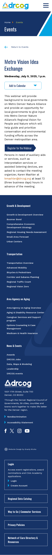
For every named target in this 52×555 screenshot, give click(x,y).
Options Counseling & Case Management (21, 327)
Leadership (13, 369)
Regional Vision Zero (18, 286)
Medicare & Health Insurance (22, 333)
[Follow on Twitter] (11, 432)
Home (7, 22)
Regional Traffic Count (19, 281)
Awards (11, 354)
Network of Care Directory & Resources (23, 540)
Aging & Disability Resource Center (25, 312)
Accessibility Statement (20, 422)
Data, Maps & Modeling (19, 364)
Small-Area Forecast (18, 237)
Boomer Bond (14, 219)
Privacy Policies (16, 525)
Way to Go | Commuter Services (24, 511)
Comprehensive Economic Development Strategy (21, 226)
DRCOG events (15, 373)
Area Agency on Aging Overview (24, 307)
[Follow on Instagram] (19, 432)
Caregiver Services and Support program (24, 319)
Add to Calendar (17, 85)
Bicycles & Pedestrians (19, 272)
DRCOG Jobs (14, 359)
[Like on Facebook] (5, 432)
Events (19, 22)
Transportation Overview (20, 263)
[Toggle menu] (46, 5)
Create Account (19, 485)
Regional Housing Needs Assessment (27, 232)
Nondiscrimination (16, 416)
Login (14, 481)
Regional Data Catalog (20, 498)
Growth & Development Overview (25, 214)
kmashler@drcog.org (17, 178)
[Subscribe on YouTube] (27, 432)
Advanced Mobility (17, 267)
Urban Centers (14, 241)
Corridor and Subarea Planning (23, 277)
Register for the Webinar (19, 148)
